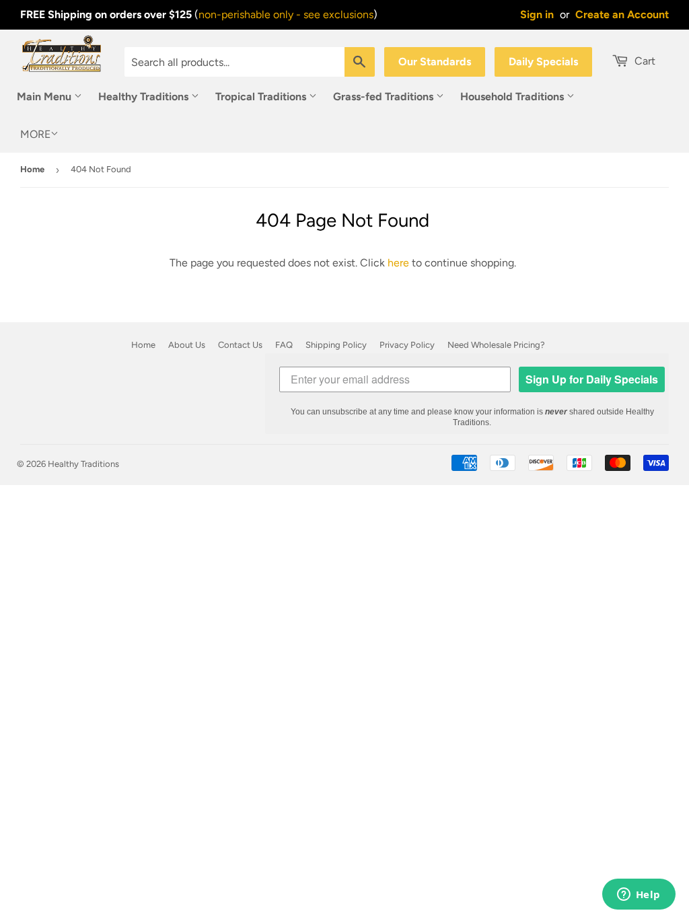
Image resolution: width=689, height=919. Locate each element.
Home (32, 169)
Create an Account (622, 14)
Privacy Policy (407, 345)
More (35, 134)
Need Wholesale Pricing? (496, 345)
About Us (186, 345)
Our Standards (434, 61)
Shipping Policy (336, 345)
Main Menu (45, 96)
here (398, 262)
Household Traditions (513, 96)
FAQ (284, 345)
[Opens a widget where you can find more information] (639, 895)
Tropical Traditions (262, 96)
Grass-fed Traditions (384, 96)
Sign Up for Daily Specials (591, 379)
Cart (643, 60)
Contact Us (240, 345)
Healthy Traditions (144, 96)
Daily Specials (543, 61)
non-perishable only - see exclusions (285, 14)
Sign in (537, 14)
